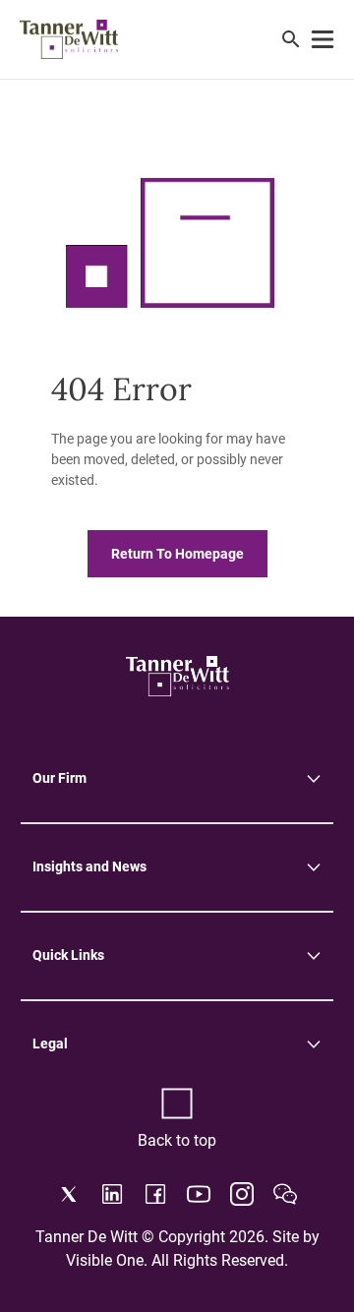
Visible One (105, 1260)
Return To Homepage (177, 554)
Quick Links (68, 955)
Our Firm (59, 778)
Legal (50, 1043)
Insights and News (89, 866)
